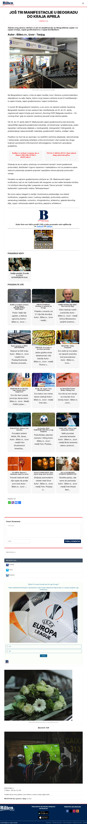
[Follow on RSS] (77, 811)
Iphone (49, 226)
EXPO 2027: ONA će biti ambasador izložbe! (67, 429)
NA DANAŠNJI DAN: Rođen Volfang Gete (67, 389)
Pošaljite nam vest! (77, 822)
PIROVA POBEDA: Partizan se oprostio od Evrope (43, 306)
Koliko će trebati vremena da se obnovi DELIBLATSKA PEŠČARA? (25, 155)
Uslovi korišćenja (67, 822)
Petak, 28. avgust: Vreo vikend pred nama (43, 389)
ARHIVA (42, 21)
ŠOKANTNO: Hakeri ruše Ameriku (19, 429)
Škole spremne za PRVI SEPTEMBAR (19, 346)
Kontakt (85, 822)
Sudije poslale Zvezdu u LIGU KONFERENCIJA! (19, 275)
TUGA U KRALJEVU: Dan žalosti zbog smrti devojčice (61, 154)
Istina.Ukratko (14, 822)
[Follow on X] (70, 811)
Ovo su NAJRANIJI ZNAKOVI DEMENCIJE (68, 473)
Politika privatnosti (57, 822)
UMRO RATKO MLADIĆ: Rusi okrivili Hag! (67, 305)
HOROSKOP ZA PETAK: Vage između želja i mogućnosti (19, 390)
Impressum (48, 822)
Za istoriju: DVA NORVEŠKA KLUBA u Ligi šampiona (43, 430)
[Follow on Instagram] (74, 811)
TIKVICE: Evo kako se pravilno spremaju (43, 348)
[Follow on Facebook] (67, 811)
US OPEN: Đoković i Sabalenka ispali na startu (19, 473)
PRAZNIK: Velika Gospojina (67, 346)
